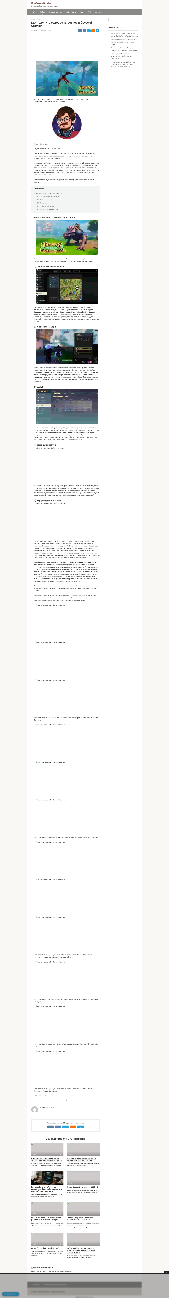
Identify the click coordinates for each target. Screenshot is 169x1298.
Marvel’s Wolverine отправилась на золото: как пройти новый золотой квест (123, 42)
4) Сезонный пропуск (47, 206)
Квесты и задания (55, 12)
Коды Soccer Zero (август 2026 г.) (82, 1187)
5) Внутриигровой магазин (49, 209)
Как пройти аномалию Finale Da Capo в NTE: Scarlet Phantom (81, 1159)
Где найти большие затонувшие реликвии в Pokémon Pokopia (46, 1219)
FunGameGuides (41, 3)
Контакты (98, 12)
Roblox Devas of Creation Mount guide (49, 193)
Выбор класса (71, 12)
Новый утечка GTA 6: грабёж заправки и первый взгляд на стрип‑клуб (121, 56)
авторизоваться (70, 1271)
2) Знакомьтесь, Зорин (47, 200)
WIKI (34, 12)
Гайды (42, 12)
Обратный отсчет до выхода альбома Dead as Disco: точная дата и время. (81, 1250)
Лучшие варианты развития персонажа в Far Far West (80, 1219)
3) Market (43, 203)
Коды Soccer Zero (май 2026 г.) (45, 1248)
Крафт (82, 12)
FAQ (89, 12)
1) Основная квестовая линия (50, 197)
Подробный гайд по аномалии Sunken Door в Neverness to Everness (47, 1159)
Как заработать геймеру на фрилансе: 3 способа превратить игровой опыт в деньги (46, 1189)
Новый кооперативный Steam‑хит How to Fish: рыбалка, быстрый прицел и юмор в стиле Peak (123, 64)
